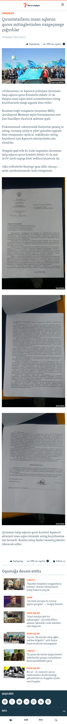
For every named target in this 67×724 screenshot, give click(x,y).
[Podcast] (48, 702)
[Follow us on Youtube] (19, 702)
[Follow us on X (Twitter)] (12, 702)
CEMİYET (31, 580)
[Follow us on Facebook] (5, 702)
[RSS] (41, 702)
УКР (26, 720)
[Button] (32, 44)
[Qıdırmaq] (56, 720)
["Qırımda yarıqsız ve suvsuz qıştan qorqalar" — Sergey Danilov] (14, 601)
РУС (41, 720)
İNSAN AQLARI (33, 613)
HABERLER (8, 13)
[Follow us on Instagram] (34, 702)
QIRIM (29, 598)
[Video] (11, 720)
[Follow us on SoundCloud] (26, 702)
